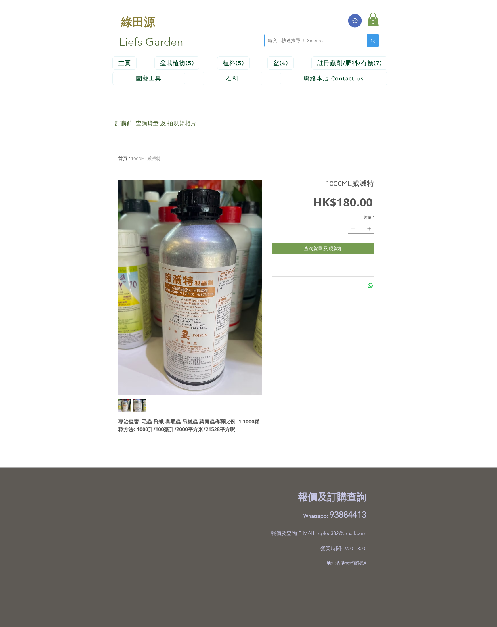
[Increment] (369, 228)
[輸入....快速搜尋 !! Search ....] (373, 40)
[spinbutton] (361, 228)
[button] (373, 19)
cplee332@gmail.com (342, 533)
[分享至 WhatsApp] (370, 285)
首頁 (122, 158)
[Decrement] (352, 228)
